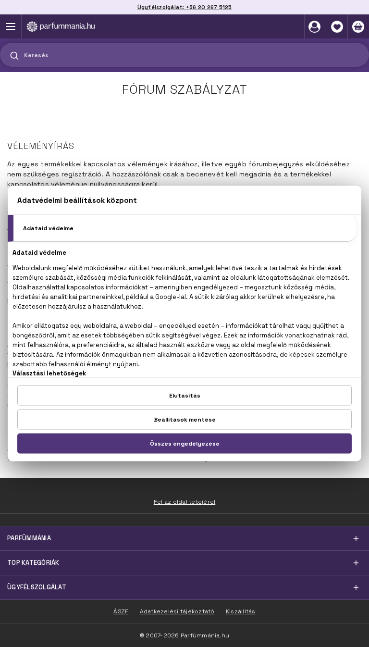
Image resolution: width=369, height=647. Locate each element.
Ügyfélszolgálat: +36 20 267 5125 (184, 7)
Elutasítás (184, 395)
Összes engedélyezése (185, 444)
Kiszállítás (241, 611)
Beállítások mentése (185, 419)
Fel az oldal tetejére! (185, 502)
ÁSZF (120, 611)
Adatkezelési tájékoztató (177, 611)
